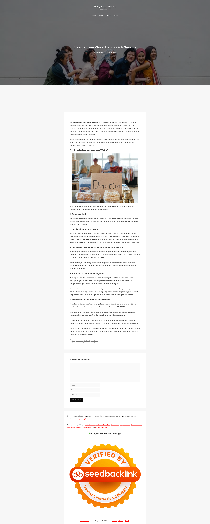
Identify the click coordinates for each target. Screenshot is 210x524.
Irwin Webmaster (136, 425)
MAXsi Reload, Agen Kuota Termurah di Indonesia (85, 342)
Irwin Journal (115, 425)
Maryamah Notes (125, 425)
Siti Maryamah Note (101, 427)
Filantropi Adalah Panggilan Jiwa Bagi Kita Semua (85, 341)
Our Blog (127, 521)
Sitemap (120, 521)
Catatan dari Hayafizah (74, 427)
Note (73, 339)
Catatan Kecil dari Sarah (102, 425)
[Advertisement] (105, 97)
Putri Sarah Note (87, 427)
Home (94, 15)
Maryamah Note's (105, 6)
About (101, 15)
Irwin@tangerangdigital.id (80, 419)
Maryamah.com (84, 521)
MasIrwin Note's (90, 425)
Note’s (116, 15)
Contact (108, 15)
